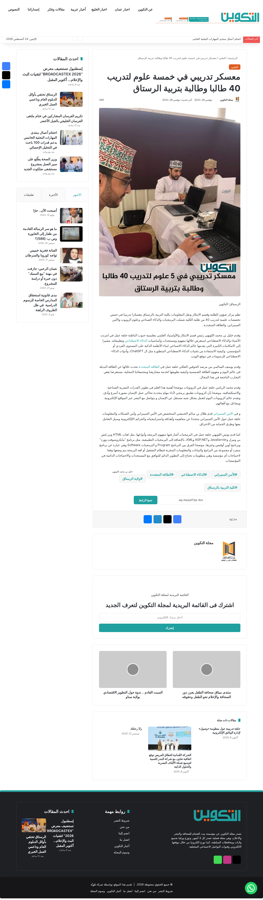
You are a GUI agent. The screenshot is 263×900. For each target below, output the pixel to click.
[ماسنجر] (148, 519)
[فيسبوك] (177, 519)
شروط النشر (121, 820)
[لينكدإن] (157, 519)
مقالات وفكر (56, 9)
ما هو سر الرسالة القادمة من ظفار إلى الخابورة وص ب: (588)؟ (40, 234)
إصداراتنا (33, 9)
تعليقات (29, 195)
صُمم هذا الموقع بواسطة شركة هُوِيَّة (111, 884)
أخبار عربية (78, 9)
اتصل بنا (124, 839)
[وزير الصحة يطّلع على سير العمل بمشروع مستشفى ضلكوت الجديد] (71, 164)
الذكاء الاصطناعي (136, 341)
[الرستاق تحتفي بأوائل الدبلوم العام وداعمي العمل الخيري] (71, 99)
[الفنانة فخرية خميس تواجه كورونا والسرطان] (71, 255)
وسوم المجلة (121, 852)
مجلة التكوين (226, 99)
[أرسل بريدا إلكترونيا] (218, 99)
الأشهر (77, 195)
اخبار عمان (122, 9)
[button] (251, 888)
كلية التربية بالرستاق (221, 487)
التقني (222, 58)
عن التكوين (145, 9)
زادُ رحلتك (136, 728)
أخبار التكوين (121, 846)
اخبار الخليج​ (99, 9)
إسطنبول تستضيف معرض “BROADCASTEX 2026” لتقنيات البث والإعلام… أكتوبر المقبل (53, 74)
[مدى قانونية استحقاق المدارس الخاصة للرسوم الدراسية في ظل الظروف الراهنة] (71, 300)
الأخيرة (53, 195)
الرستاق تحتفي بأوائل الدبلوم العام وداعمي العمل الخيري (43, 99)
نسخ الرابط (145, 500)
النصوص (14, 9)
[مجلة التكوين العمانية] (208, 18)
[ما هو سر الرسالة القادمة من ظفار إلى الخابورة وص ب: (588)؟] (71, 234)
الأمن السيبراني (223, 413)
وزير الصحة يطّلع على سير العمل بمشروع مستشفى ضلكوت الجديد (40, 164)
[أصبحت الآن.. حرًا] (71, 215)
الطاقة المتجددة (149, 367)
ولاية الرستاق (131, 479)
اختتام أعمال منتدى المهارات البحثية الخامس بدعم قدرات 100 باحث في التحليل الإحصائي (190, 38)
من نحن (124, 826)
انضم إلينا (124, 833)
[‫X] (167, 519)
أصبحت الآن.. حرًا (45, 210)
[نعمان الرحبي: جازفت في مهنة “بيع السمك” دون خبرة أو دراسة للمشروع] (71, 274)
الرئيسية (233, 58)
